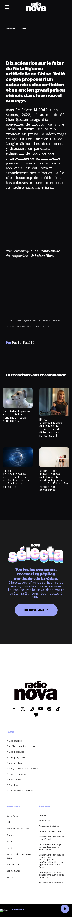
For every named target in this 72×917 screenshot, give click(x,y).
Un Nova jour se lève (18, 326)
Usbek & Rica (42, 326)
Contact (43, 815)
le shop (13, 785)
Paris (10, 877)
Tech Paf (57, 320)
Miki (9, 822)
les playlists (17, 757)
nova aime (15, 779)
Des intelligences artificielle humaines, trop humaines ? (17, 416)
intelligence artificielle (32, 320)
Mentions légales (49, 826)
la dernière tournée (21, 791)
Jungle (10, 835)
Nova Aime (12, 815)
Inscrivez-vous (34, 610)
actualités (15, 763)
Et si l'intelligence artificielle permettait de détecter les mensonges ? (50, 427)
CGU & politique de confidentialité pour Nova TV (51, 875)
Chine (9, 320)
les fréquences (18, 774)
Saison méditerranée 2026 (19, 856)
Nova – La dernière (50, 831)
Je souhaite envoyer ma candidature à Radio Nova (51, 847)
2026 (9, 841)
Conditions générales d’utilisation (51, 838)
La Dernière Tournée (51, 883)
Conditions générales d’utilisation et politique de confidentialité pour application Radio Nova (51, 861)
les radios (15, 741)
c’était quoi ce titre (22, 746)
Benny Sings (14, 870)
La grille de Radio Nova (23, 768)
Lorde (10, 848)
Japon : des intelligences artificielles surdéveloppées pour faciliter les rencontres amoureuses (54, 480)
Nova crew (44, 820)
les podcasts (16, 752)
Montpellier (14, 864)
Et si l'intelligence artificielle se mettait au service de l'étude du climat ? (17, 479)
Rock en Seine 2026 (18, 828)
